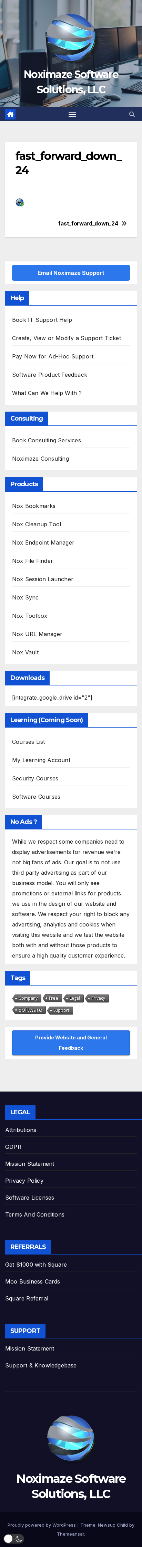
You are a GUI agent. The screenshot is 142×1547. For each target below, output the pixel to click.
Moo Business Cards (32, 1281)
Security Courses (35, 778)
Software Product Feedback (49, 374)
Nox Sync (25, 597)
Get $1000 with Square (36, 1264)
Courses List (28, 741)
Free (53, 998)
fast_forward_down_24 (94, 224)
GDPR (13, 1146)
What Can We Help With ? (47, 393)
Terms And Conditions (34, 1214)
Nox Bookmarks (34, 505)
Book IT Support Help (42, 319)
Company (28, 998)
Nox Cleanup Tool (36, 524)
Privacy (98, 998)
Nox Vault (25, 652)
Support (61, 1010)
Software (30, 1009)
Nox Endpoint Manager (43, 542)
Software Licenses (29, 1197)
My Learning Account (41, 760)
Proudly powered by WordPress (42, 1525)
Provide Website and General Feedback (71, 1043)
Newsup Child (113, 1525)
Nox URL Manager (37, 634)
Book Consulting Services (46, 440)
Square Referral (26, 1298)
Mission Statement (29, 1163)
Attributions (20, 1129)
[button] (132, 114)
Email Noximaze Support (71, 272)
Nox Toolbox (29, 615)
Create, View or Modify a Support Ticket (66, 338)
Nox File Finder (32, 560)
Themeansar (70, 1534)
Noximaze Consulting (40, 458)
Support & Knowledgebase (41, 1365)
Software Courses (36, 796)
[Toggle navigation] (72, 114)
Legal (75, 998)
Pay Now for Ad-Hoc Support (52, 356)
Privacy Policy (24, 1180)
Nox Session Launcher (42, 579)
